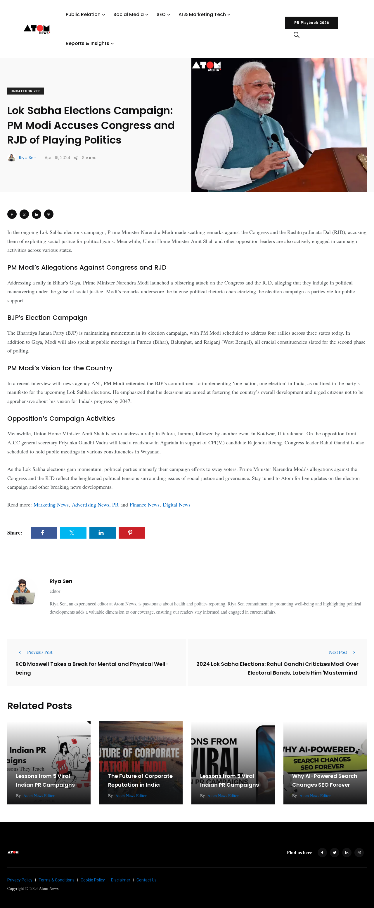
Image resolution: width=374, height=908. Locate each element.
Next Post (338, 652)
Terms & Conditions (57, 880)
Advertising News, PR (95, 504)
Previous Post (39, 652)
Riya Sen (61, 581)
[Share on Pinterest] (48, 214)
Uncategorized (26, 91)
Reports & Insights (87, 43)
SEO (161, 14)
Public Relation (83, 14)
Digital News (177, 504)
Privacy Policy (19, 880)
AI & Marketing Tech (202, 14)
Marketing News (51, 504)
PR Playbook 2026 (311, 23)
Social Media (128, 14)
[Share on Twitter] (24, 214)
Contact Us (146, 880)
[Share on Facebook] (12, 214)
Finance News (145, 504)
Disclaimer (120, 880)
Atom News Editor (39, 795)
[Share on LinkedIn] (36, 214)
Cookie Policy (93, 880)
